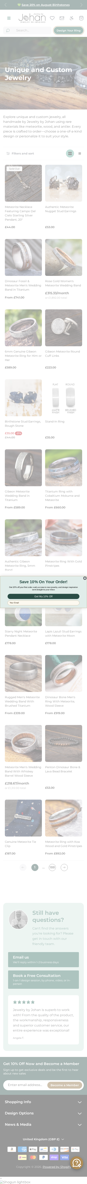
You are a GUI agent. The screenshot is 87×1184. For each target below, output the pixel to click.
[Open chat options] (76, 1162)
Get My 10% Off (43, 596)
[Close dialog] (84, 578)
